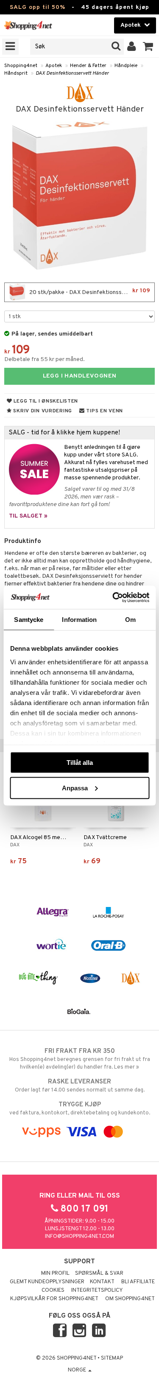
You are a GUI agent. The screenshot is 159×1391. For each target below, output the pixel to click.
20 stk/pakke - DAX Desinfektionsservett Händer (91, 291)
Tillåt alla (80, 762)
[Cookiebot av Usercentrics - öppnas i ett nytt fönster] (113, 597)
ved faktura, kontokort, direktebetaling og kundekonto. (79, 1109)
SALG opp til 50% (37, 7)
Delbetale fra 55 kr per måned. (44, 359)
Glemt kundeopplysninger (47, 1282)
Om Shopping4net (130, 1299)
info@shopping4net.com (79, 1236)
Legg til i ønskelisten (45, 401)
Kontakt (102, 1282)
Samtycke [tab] (28, 619)
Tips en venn (104, 411)
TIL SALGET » (28, 516)
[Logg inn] (131, 47)
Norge (77, 1370)
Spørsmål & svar (99, 1273)
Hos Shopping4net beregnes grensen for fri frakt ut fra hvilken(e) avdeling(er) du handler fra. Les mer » (79, 1059)
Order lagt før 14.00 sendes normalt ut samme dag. (80, 1086)
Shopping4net (20, 65)
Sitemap (112, 1358)
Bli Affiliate (138, 1282)
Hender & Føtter (88, 65)
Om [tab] (130, 619)
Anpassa (75, 787)
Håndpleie (125, 65)
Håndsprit (16, 73)
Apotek (53, 65)
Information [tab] (79, 619)
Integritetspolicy (97, 1290)
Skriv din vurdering (42, 411)
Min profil (55, 1273)
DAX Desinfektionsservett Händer (72, 73)
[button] (148, 47)
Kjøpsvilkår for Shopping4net (54, 1299)
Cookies (53, 1290)
